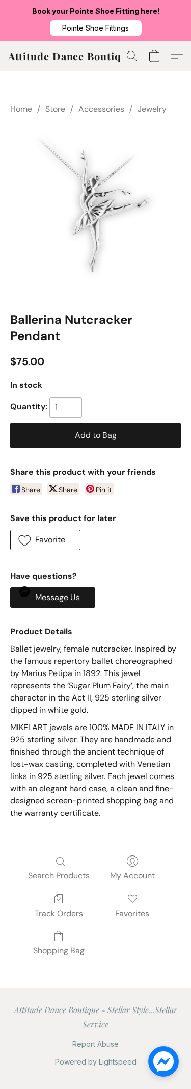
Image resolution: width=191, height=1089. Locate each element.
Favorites (132, 913)
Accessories (101, 108)
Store (55, 108)
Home (21, 108)
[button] (96, 28)
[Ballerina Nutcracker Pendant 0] (95, 210)
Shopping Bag (59, 950)
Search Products (59, 875)
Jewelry (152, 108)
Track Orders (59, 913)
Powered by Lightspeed (96, 1061)
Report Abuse (95, 1044)
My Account (132, 875)
